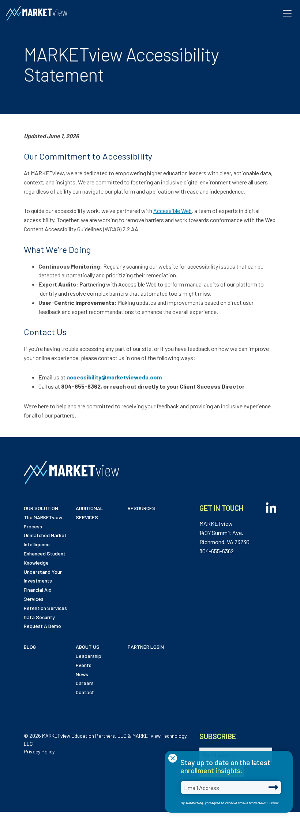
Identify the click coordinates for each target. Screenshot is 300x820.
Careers (85, 683)
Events (83, 665)
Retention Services (45, 608)
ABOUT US (88, 647)
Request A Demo (42, 626)
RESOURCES (141, 508)
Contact (85, 692)
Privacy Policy (39, 751)
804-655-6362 (216, 550)
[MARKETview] (36, 13)
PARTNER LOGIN (146, 647)
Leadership (88, 656)
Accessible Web (172, 210)
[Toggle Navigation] (287, 13)
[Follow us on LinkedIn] (271, 506)
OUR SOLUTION (41, 508)
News (82, 674)
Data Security (39, 617)
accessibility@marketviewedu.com (114, 377)
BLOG (30, 647)
